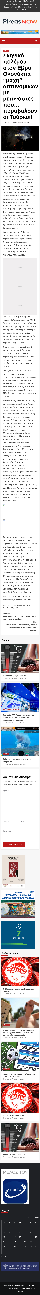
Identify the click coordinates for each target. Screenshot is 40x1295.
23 (36, 1242)
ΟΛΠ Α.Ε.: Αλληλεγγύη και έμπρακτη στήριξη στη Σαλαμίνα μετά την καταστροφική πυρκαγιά (18, 717)
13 (20, 1237)
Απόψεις (33, 4)
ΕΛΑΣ (15, 605)
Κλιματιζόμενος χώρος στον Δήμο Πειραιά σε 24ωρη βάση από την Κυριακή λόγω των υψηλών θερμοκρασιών (19, 1032)
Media (20, 7)
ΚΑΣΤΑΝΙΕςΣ (27, 605)
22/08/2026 (8, 678)
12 (15, 1237)
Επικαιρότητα (9, 1)
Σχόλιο (6, 791)
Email (24, 822)
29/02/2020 (8, 122)
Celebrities (27, 7)
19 (15, 1242)
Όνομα (6, 822)
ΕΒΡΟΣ (9, 605)
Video (27, 10)
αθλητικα (6, 983)
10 (4, 1237)
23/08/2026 (8, 1037)
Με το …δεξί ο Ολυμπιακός (13, 1115)
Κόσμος (7, 7)
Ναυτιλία (32, 1)
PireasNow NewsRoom (22, 122)
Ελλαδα (6, 51)
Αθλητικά (14, 7)
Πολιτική (8, 4)
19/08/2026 (8, 722)
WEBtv (34, 7)
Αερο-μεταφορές (23, 4)
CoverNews (25, 1288)
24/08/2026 (8, 994)
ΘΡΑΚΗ (20, 605)
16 (36, 1237)
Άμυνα (14, 4)
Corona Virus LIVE (18, 10)
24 (4, 1247)
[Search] (36, 41)
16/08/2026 (8, 764)
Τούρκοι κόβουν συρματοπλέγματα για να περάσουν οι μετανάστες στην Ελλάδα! (21, 626)
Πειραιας (6, 1024)
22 (31, 1242)
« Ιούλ (3, 1256)
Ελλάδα (25, 1)
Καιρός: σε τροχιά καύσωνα (14, 676)
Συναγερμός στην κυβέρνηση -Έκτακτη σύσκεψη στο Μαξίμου (19, 616)
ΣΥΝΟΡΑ (17, 608)
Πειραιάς (18, 1)
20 (20, 1242)
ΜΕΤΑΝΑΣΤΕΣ (8, 608)
